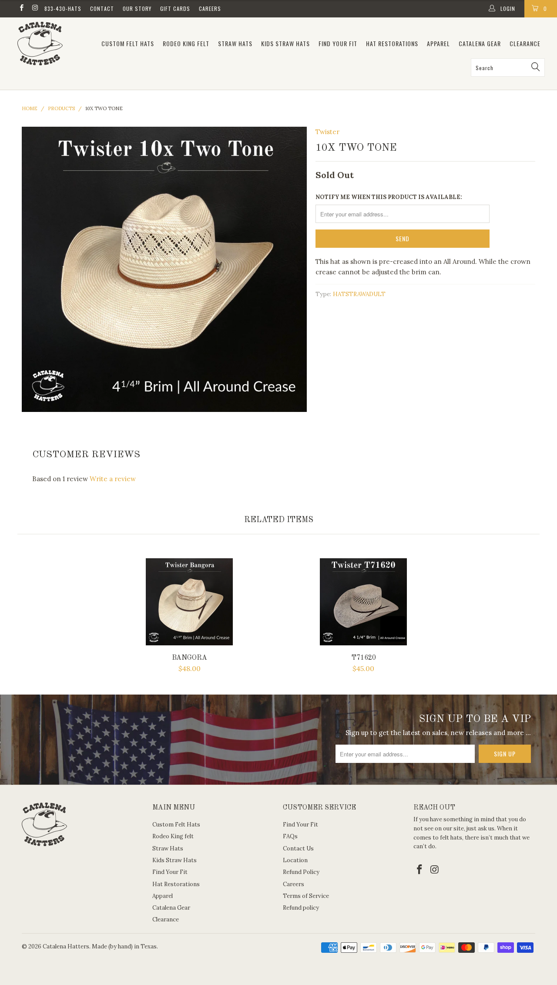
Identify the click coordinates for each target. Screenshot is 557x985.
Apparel (438, 43)
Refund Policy (301, 872)
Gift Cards (175, 8)
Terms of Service (306, 896)
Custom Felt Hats (127, 43)
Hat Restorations (392, 43)
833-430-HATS (62, 8)
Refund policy (301, 907)
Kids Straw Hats (285, 43)
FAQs (290, 836)
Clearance (525, 43)
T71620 (363, 601)
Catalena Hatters (66, 946)
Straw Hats (235, 43)
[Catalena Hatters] (53, 43)
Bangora (189, 601)
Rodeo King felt (186, 43)
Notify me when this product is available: (388, 197)
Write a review (113, 479)
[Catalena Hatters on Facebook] (21, 8)
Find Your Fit (338, 43)
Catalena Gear (480, 43)
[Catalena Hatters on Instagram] (34, 8)
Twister (327, 132)
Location (295, 860)
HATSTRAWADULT (359, 294)
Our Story (137, 8)
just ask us (480, 828)
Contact (102, 8)
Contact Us (298, 848)
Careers (210, 8)
